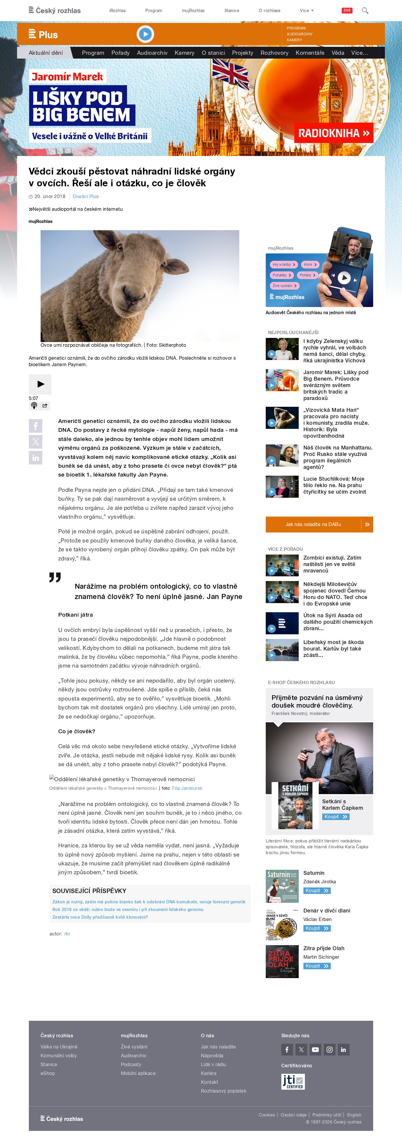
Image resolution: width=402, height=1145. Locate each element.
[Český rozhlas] (55, 10)
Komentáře (310, 52)
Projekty (243, 52)
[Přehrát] (40, 384)
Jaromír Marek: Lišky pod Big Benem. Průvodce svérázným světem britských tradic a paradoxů (336, 385)
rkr (67, 934)
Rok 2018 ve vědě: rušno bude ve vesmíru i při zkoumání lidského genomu (128, 909)
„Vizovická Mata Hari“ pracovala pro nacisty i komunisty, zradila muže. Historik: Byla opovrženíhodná (336, 423)
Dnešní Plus (86, 196)
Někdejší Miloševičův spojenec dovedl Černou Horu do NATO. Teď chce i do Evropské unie (335, 594)
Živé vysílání (282, 286)
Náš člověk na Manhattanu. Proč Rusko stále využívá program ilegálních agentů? (338, 457)
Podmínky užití (327, 1115)
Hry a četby (282, 265)
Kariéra (208, 1073)
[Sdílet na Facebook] (35, 426)
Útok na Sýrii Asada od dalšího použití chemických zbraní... (338, 621)
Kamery (294, 40)
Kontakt (209, 1082)
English (354, 1115)
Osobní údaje (294, 1115)
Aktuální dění (46, 52)
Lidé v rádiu (213, 1064)
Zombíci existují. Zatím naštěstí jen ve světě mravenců (332, 564)
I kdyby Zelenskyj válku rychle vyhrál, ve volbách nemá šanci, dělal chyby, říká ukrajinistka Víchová (334, 351)
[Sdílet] (44, 406)
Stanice (232, 10)
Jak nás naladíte (218, 1047)
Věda (338, 52)
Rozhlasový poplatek (223, 1091)
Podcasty (131, 1064)
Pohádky (280, 275)
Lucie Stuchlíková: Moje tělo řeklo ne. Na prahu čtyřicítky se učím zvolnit (334, 485)
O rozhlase (269, 10)
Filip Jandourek (187, 788)
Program (153, 10)
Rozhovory (275, 52)
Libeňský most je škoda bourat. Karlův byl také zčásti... (333, 648)
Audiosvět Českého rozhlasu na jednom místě (311, 312)
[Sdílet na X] (35, 442)
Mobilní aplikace (138, 1073)
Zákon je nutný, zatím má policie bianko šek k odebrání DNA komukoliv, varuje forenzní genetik (149, 902)
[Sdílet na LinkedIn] (35, 457)
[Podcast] (34, 406)
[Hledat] (365, 10)
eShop (48, 1073)
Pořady (121, 52)
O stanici (213, 52)
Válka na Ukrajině (59, 1047)
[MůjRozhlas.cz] (40, 222)
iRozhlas (117, 10)
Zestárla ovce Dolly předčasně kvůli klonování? (100, 917)
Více (359, 52)
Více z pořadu (285, 549)
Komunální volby (59, 1055)
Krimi (308, 265)
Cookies (267, 1115)
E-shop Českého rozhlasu (301, 682)
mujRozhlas (193, 10)
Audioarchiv (299, 34)
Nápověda (212, 1055)
